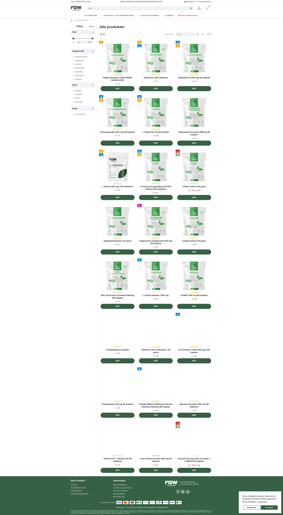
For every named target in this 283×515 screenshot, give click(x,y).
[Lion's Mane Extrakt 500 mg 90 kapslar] (155, 439)
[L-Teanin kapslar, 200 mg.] (155, 275)
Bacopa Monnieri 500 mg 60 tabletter (194, 405)
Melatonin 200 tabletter (156, 77)
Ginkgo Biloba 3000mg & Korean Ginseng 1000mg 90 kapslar (156, 405)
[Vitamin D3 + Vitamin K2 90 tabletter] (117, 439)
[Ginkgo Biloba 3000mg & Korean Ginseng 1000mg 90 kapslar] (155, 384)
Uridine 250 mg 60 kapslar (194, 295)
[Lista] (103, 34)
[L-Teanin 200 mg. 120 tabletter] (117, 167)
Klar (92, 26)
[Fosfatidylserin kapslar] (117, 330)
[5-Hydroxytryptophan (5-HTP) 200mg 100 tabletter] (155, 167)
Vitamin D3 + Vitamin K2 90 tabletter (117, 459)
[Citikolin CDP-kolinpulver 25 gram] (155, 330)
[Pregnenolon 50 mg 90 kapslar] (117, 384)
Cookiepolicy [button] (262, 502)
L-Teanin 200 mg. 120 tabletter (117, 186)
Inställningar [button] (251, 507)
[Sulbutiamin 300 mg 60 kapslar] (194, 58)
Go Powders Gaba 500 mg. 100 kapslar (194, 351)
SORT (74, 85)
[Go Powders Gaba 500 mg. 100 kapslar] (194, 330)
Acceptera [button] (269, 507)
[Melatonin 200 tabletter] (155, 58)
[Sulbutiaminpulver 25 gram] (117, 221)
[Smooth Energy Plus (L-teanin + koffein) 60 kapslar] (194, 439)
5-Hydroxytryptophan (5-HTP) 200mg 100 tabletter (156, 187)
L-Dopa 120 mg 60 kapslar (155, 132)
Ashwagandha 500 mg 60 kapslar (117, 132)
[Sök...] (191, 8)
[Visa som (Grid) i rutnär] (100, 34)
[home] (72, 20)
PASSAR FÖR (78, 51)
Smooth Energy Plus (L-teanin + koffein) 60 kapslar (194, 459)
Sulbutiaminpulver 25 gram (118, 241)
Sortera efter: (169, 34)
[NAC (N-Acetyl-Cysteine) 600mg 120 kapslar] (117, 275)
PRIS (74, 32)
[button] (118, 88)
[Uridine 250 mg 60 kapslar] (194, 275)
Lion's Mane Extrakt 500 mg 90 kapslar (156, 459)
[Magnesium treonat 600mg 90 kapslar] (194, 112)
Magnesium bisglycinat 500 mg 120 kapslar (156, 242)
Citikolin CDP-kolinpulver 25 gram (155, 351)
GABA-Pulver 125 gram (194, 186)
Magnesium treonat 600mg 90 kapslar (194, 133)
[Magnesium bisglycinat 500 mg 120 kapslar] (155, 221)
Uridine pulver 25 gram (194, 241)
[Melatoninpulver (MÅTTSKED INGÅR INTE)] (117, 58)
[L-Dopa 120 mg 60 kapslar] (155, 112)
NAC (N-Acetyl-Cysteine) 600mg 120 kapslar (117, 296)
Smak (74, 109)
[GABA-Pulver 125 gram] (194, 167)
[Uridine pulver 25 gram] (194, 221)
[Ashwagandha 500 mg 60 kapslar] (117, 112)
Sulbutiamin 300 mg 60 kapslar (194, 77)
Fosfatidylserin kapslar (117, 350)
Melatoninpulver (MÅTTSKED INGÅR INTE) (117, 78)
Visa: (203, 34)
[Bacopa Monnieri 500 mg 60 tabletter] (194, 384)
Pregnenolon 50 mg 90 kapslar (117, 404)
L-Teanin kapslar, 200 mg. (156, 295)
